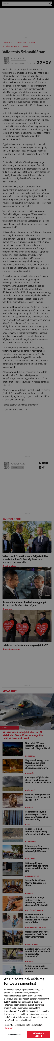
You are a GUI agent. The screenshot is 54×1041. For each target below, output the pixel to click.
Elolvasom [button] (8, 1028)
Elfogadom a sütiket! (38, 1034)
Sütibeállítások (14, 1035)
